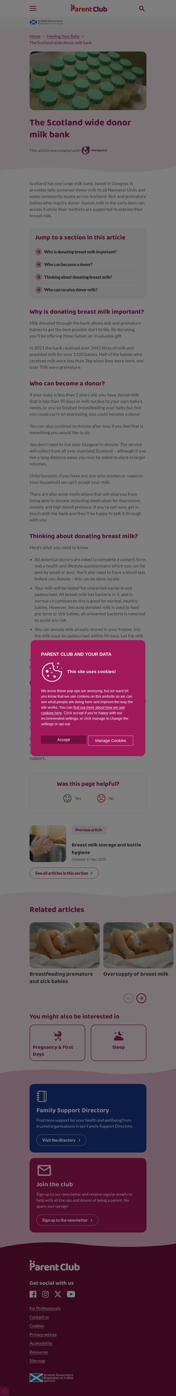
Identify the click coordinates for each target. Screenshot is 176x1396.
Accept (63, 739)
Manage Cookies (110, 740)
